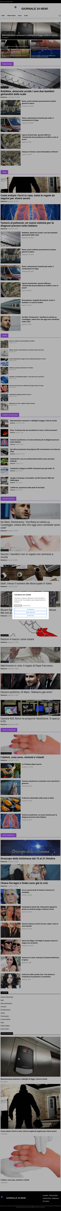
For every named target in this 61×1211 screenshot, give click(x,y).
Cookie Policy (18, 605)
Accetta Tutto (30, 615)
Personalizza (30, 609)
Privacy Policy (26, 605)
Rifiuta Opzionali (30, 612)
